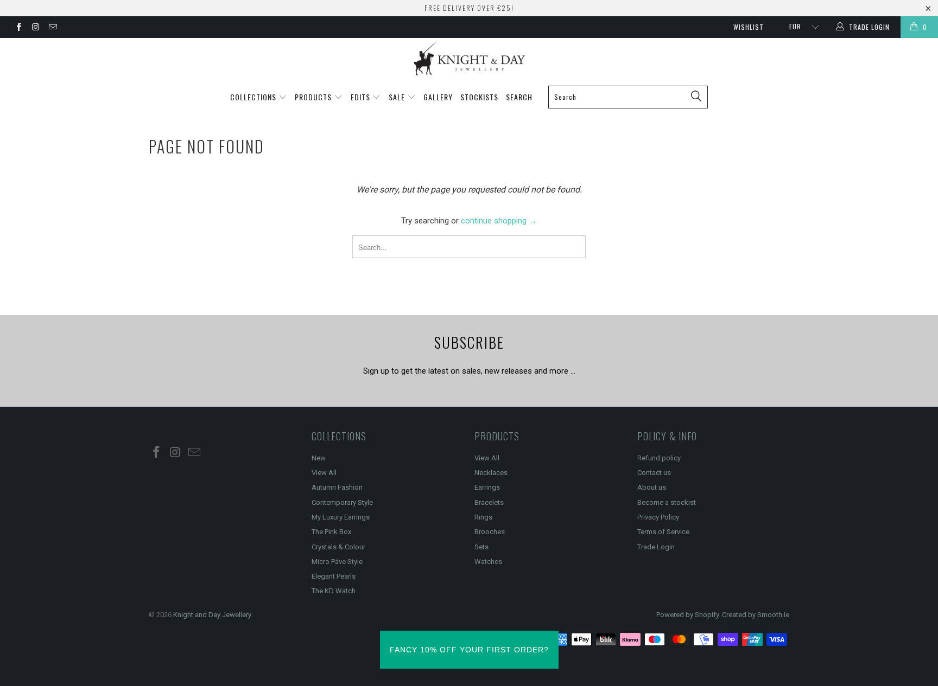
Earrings (487, 487)
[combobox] (628, 97)
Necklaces (491, 473)
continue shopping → (499, 221)
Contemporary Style (342, 502)
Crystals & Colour (338, 547)
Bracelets (489, 502)
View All (324, 473)
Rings (483, 517)
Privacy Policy (658, 517)
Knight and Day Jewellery (212, 615)
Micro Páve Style (337, 561)
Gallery (438, 96)
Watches (488, 561)
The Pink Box (331, 532)
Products (314, 96)
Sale (398, 96)
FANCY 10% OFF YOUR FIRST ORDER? (469, 649)
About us (651, 487)
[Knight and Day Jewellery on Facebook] (18, 28)
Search (519, 96)
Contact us (654, 473)
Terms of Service (663, 532)
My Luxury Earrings (341, 517)
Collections (254, 96)
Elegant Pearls (334, 576)
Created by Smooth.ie (755, 615)
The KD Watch (334, 591)
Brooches (489, 532)
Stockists (479, 96)
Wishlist (748, 26)
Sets (481, 547)
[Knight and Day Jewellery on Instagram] (35, 28)
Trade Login (656, 547)
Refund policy (659, 458)
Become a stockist (666, 502)
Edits (361, 96)
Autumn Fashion (337, 487)
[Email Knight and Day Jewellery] (52, 28)
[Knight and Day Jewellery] (469, 58)
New (319, 458)
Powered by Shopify (687, 615)
